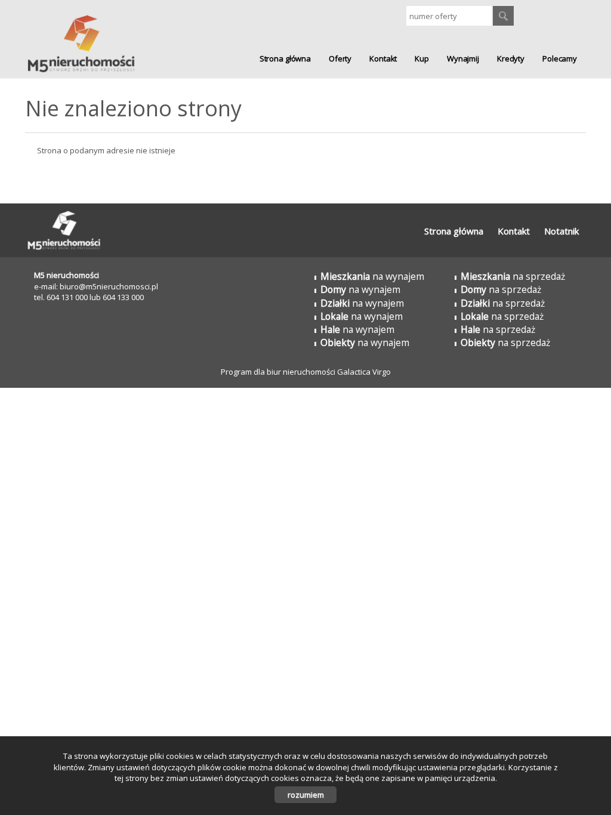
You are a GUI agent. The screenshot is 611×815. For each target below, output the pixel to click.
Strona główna (285, 58)
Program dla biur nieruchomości (279, 371)
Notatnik (561, 231)
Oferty (340, 58)
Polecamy (559, 58)
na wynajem (372, 276)
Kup (422, 58)
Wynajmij (463, 58)
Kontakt (383, 58)
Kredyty (510, 58)
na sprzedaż (513, 276)
